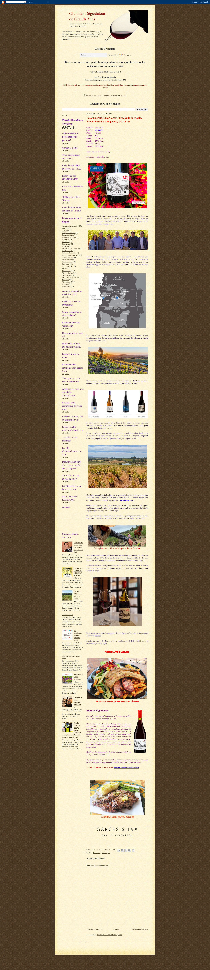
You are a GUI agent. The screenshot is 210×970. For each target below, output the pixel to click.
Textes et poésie (67, 266)
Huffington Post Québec (70, 248)
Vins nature (96, 853)
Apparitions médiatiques (70, 226)
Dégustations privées (69, 237)
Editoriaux (65, 239)
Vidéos (64, 268)
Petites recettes (67, 262)
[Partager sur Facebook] (129, 850)
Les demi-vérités (67, 251)
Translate (127, 55)
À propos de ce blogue (92, 95)
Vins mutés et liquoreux (70, 277)
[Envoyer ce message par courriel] (118, 850)
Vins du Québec (67, 273)
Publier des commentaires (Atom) (109, 934)
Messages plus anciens (139, 929)
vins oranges (66, 286)
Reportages (65, 264)
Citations (65, 230)
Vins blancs (66, 271)
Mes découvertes (67, 257)
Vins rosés (65, 280)
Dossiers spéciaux (68, 235)
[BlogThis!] (122, 850)
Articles (64, 228)
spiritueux (65, 284)
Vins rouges (66, 282)
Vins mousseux (67, 275)
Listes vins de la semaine (70, 255)
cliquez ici (65, 143)
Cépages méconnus (68, 233)
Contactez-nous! (67, 615)
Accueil (64, 115)
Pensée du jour (67, 259)
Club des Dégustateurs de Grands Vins (84, 16)
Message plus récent (94, 929)
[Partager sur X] (125, 850)
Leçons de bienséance (69, 253)
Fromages (65, 246)
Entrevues (65, 242)
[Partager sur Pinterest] (133, 850)
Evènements (66, 244)
